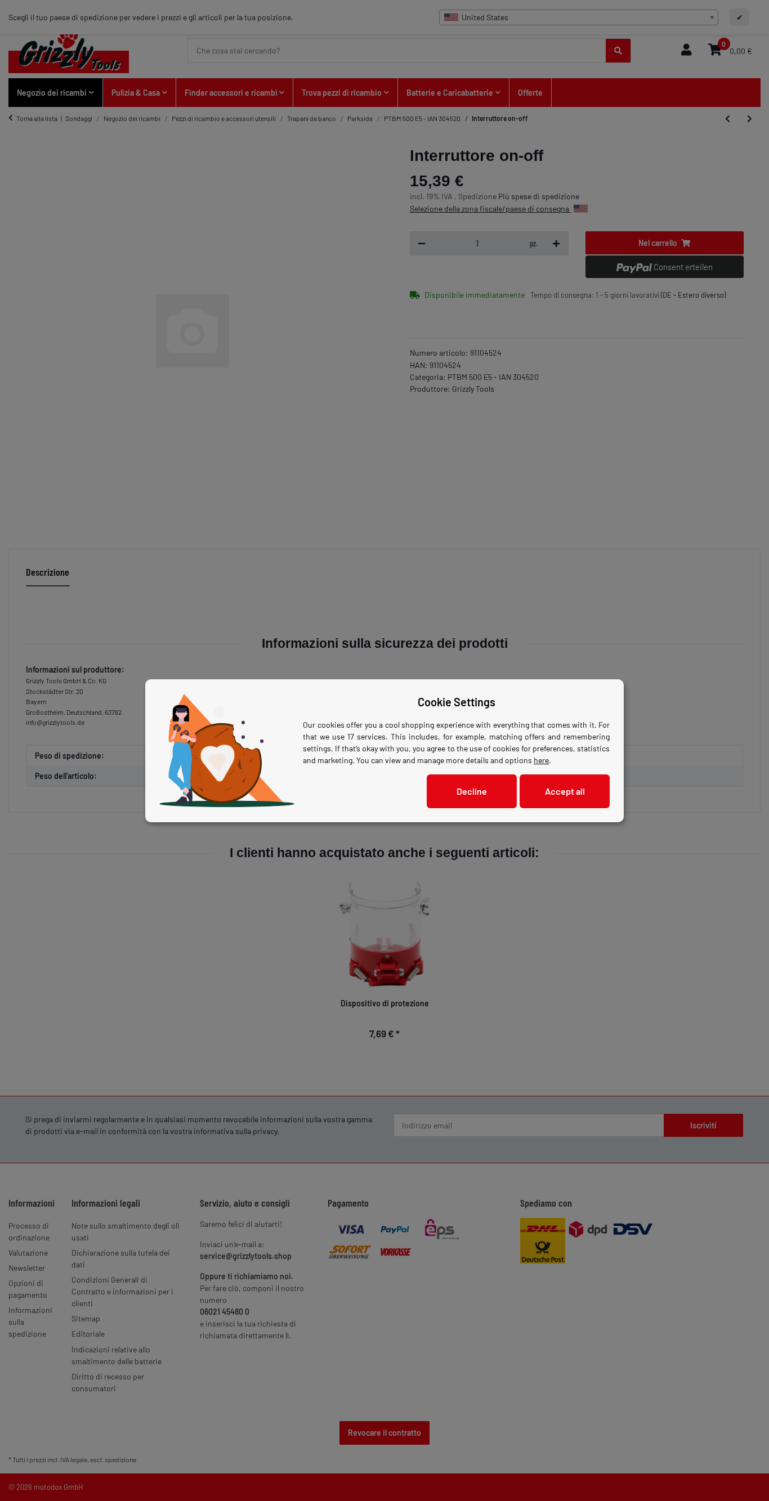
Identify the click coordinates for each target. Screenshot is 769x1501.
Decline (472, 791)
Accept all (565, 791)
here (541, 760)
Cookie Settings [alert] (456, 702)
